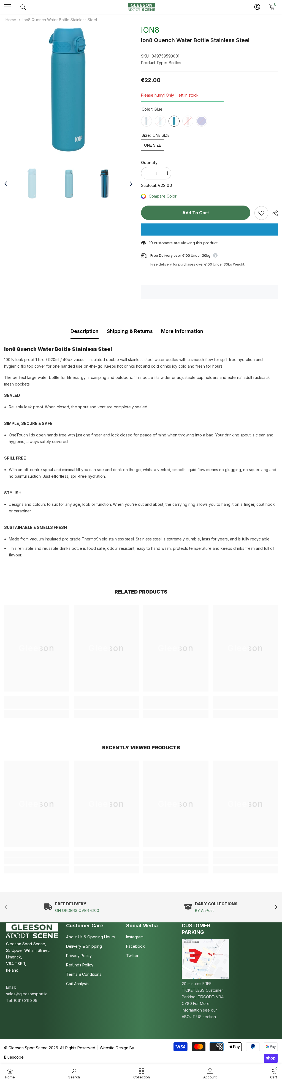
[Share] (273, 213)
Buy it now (209, 229)
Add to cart (195, 212)
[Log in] (257, 6)
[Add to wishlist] (261, 213)
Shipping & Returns (130, 331)
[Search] (23, 7)
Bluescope (14, 1057)
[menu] (7, 7)
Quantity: (150, 162)
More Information (182, 331)
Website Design (114, 1047)
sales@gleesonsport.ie (27, 993)
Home (11, 19)
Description (84, 331)
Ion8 (150, 30)
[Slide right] (276, 907)
